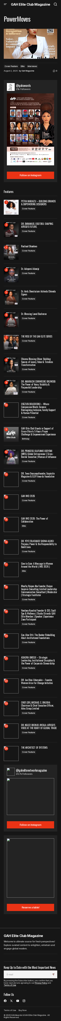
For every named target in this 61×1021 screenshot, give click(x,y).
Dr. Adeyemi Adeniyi (30, 268)
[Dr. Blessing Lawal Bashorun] (11, 319)
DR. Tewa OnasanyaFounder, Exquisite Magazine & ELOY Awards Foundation (38, 475)
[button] (5, 4)
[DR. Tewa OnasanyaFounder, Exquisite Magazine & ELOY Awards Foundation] (11, 479)
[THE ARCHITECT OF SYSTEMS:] (11, 753)
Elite (23, 66)
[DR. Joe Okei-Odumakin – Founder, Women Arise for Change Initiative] (11, 686)
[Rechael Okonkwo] (11, 252)
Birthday (25, 439)
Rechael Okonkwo (29, 246)
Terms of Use (10, 985)
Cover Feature (11, 66)
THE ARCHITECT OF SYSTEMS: (34, 747)
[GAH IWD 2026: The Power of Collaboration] (11, 524)
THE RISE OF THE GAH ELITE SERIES (36, 336)
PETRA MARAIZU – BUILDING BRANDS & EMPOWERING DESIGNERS (38, 203)
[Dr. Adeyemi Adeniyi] (11, 274)
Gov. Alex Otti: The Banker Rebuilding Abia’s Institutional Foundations (38, 636)
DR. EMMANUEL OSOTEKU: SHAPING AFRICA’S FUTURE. (37, 225)
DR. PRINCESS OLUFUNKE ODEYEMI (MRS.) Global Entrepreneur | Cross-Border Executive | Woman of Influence (38, 454)
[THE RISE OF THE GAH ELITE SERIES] (11, 342)
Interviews (32, 66)
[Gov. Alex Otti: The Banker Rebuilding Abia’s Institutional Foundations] (11, 640)
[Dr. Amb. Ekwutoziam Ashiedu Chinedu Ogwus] (11, 297)
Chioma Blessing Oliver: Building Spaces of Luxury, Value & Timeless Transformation (37, 362)
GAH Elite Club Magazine (30, 4)
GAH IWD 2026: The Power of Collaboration (34, 520)
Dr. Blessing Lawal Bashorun (33, 313)
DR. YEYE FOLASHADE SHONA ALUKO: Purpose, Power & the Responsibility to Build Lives (39, 544)
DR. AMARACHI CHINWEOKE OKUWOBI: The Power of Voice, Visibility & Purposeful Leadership (38, 384)
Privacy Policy (41, 983)
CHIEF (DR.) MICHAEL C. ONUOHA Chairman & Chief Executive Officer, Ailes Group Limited (37, 705)
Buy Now (22, 1010)
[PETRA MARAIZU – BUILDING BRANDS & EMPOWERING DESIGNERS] (11, 207)
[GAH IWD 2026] (11, 502)
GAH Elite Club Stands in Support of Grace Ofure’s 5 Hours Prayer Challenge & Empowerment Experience (38, 431)
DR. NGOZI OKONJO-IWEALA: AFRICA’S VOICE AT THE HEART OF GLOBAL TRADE (39, 727)
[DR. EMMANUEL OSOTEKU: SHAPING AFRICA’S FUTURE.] (11, 229)
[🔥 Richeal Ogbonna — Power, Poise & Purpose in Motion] (30, 44)
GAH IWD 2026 (28, 496)
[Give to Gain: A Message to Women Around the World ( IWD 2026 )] (11, 569)
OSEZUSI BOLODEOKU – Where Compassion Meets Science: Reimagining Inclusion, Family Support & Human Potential (38, 409)
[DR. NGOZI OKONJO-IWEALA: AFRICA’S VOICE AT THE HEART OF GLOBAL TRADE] (11, 731)
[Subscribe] (53, 974)
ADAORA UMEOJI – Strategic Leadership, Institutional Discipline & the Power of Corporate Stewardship (38, 660)
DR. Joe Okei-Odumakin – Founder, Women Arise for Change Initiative (37, 681)
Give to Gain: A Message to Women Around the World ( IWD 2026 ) (37, 565)
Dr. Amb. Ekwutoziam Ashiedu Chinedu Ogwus (38, 293)
